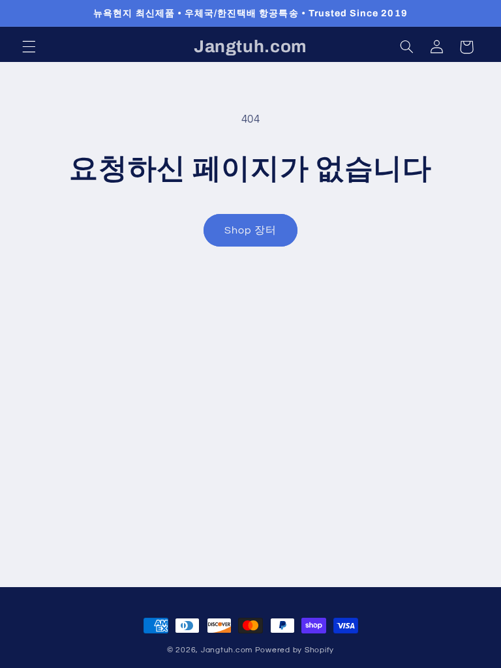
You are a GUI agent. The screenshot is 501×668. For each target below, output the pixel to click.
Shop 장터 (250, 230)
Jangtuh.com (226, 650)
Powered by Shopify (294, 650)
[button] (29, 47)
